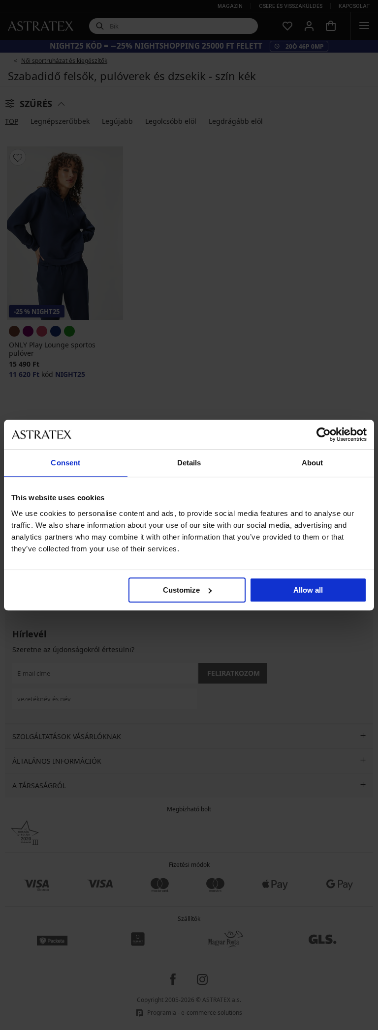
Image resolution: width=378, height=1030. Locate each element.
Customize (181, 590)
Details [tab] (189, 462)
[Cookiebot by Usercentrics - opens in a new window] (324, 434)
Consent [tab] (65, 462)
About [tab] (312, 462)
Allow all (308, 590)
